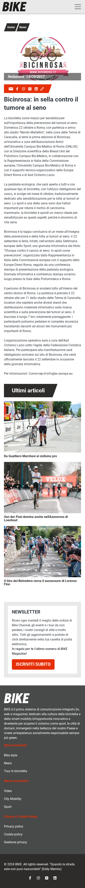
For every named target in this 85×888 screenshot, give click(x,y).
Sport (7, 807)
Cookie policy (13, 834)
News (22, 27)
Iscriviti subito (33, 664)
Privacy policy (13, 826)
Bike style (10, 755)
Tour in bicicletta (15, 771)
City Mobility (12, 799)
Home (11, 27)
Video (8, 791)
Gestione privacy (15, 842)
